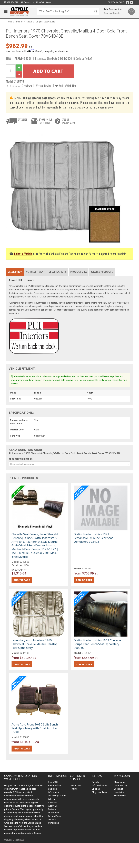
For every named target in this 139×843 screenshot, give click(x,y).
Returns (73, 789)
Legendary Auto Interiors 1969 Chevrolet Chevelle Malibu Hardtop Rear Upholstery (34, 644)
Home (9, 21)
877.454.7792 (12, 2)
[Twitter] (131, 2)
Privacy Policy (54, 816)
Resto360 (52, 782)
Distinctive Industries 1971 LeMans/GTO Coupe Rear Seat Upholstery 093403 (93, 538)
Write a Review (44, 86)
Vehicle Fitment (35, 271)
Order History (120, 785)
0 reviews (27, 86)
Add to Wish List (67, 86)
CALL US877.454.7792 (68, 121)
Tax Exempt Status (57, 795)
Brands (95, 782)
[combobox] (70, 464)
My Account (120, 782)
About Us (52, 806)
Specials (96, 789)
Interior (19, 21)
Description (15, 271)
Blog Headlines (99, 792)
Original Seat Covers (45, 21)
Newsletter (119, 792)
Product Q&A (78, 271)
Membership (120, 795)
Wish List (118, 789)
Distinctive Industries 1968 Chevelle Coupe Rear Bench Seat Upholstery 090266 (97, 644)
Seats (29, 21)
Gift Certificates (99, 785)
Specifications (58, 271)
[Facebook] (127, 2)
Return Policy (54, 785)
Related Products (102, 271)
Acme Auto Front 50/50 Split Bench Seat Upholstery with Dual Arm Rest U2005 (35, 728)
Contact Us (28, 2)
